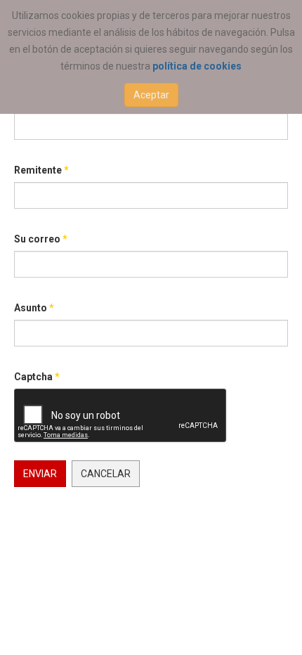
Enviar (40, 473)
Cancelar (106, 473)
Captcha (37, 376)
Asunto (34, 307)
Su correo (40, 239)
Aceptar (151, 94)
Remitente (41, 170)
